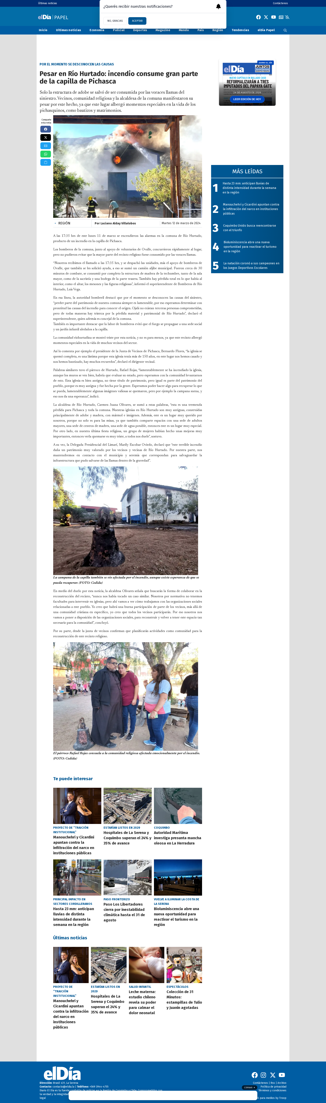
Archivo (282, 1083)
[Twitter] (266, 17)
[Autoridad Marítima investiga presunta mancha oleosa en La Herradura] (178, 806)
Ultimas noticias (68, 30)
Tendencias (240, 30)
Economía (97, 30)
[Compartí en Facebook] (45, 129)
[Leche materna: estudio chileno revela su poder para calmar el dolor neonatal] (146, 965)
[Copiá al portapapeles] (45, 162)
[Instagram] (264, 1075)
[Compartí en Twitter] (45, 137)
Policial (119, 30)
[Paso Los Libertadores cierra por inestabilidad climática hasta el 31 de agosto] (128, 877)
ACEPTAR (137, 20)
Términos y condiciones (272, 1090)
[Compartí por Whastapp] (45, 154)
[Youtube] (273, 17)
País (201, 30)
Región (217, 30)
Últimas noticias (47, 3)
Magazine (163, 30)
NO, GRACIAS (115, 20)
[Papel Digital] (53, 17)
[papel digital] (281, 17)
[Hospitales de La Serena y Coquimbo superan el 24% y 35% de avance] (128, 806)
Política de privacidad (273, 1086)
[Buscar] (285, 30)
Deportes (140, 30)
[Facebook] (258, 17)
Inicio (43, 30)
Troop (282, 1098)
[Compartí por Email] (45, 145)
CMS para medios (264, 1098)
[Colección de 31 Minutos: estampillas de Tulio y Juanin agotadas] (184, 965)
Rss (273, 1083)
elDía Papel (266, 30)
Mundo (184, 30)
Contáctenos (280, 3)
